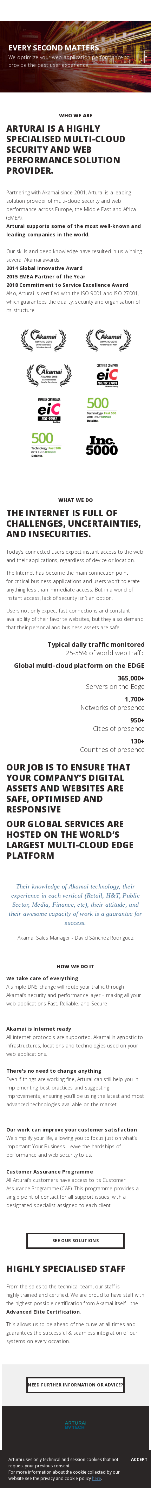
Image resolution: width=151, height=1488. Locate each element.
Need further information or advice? (75, 1385)
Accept (139, 1459)
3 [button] (146, 56)
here (96, 1478)
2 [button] (146, 52)
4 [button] (146, 61)
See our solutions (75, 1241)
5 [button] (146, 65)
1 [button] (146, 48)
